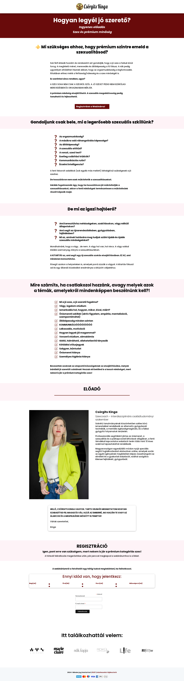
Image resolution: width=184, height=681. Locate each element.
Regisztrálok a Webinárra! (90, 106)
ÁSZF (94, 672)
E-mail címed (80, 604)
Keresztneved (80, 596)
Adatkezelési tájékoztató (107, 672)
